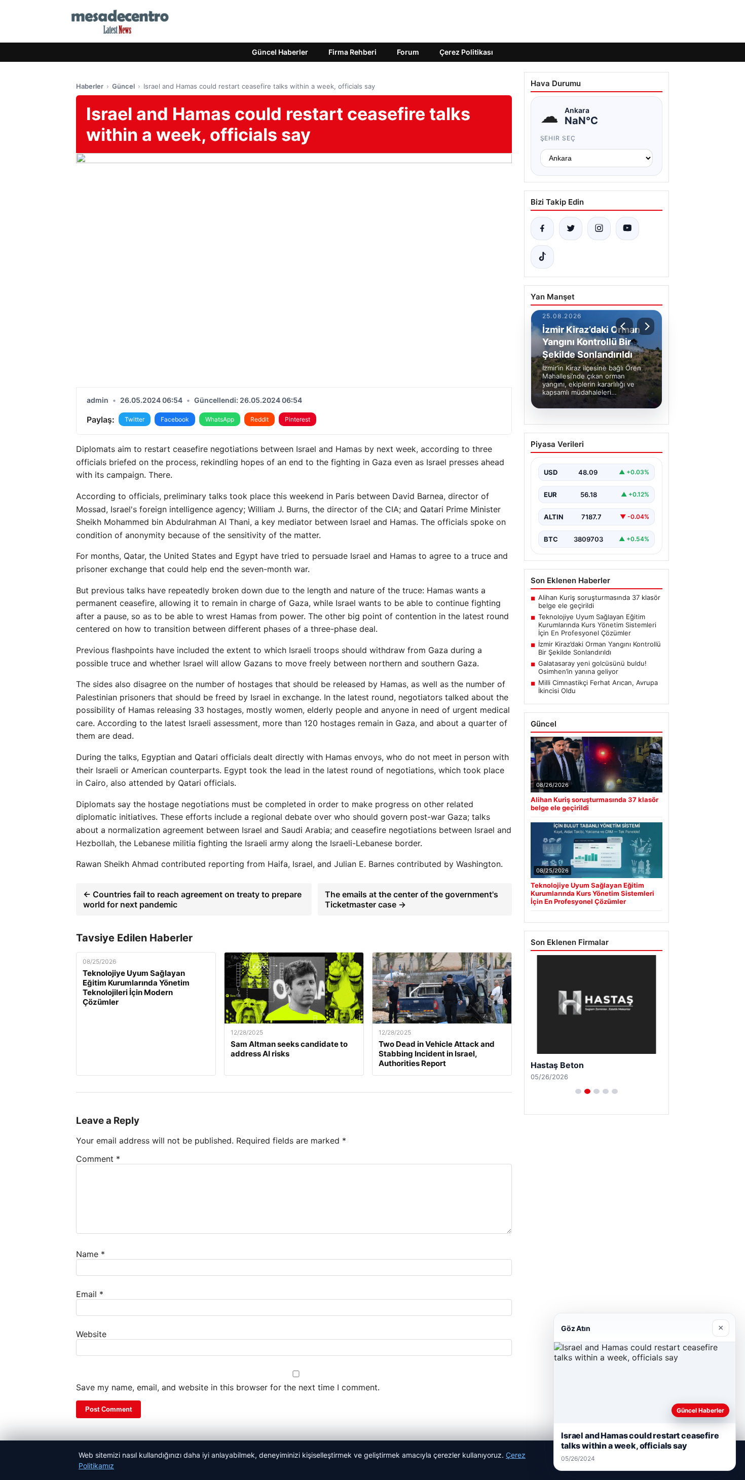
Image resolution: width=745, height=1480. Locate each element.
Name (90, 1254)
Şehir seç (558, 138)
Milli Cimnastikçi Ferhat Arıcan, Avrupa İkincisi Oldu (598, 686)
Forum (408, 52)
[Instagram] (599, 228)
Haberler (89, 86)
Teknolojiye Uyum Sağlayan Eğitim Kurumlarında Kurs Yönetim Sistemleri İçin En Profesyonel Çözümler (597, 625)
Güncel (123, 86)
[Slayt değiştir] (578, 1091)
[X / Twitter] (570, 228)
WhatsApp (219, 419)
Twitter (134, 419)
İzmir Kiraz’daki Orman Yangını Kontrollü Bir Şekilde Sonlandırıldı (599, 648)
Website (91, 1334)
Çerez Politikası (466, 52)
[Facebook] (542, 228)
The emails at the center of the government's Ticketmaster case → (411, 899)
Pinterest (297, 419)
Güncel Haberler (280, 52)
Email (89, 1294)
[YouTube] (627, 228)
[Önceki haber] (624, 326)
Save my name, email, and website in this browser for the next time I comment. (228, 1387)
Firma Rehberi (352, 52)
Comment (98, 1159)
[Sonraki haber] (645, 326)
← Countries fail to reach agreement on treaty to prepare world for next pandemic (192, 899)
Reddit (259, 419)
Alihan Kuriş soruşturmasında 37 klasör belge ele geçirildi (599, 601)
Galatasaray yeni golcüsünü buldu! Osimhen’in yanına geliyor (592, 667)
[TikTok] (542, 257)
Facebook (175, 419)
